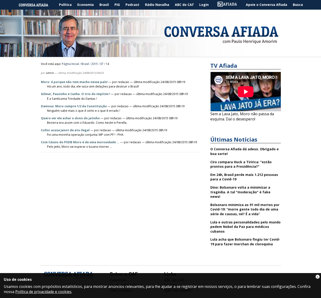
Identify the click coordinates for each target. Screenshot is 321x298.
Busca (298, 4)
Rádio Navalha (157, 4)
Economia (85, 4)
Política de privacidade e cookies (43, 291)
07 (101, 64)
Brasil (104, 4)
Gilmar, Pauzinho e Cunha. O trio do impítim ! (75, 94)
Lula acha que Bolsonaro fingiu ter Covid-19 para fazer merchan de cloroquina (245, 241)
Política (65, 4)
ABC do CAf (184, 4)
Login (204, 4)
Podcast (132, 4)
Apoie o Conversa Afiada (266, 4)
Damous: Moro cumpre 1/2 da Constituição (74, 106)
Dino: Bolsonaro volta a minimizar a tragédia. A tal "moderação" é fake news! (240, 192)
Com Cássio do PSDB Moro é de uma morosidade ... (80, 142)
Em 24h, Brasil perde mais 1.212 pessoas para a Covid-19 (244, 177)
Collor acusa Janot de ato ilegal (65, 130)
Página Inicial (37, 4)
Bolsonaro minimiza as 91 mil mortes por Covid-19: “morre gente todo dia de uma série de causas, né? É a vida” (244, 209)
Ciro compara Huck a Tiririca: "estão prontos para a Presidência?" (241, 164)
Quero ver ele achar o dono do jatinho (70, 118)
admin (50, 73)
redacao (123, 82)
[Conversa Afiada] (160, 54)
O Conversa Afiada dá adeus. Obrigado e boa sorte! (244, 151)
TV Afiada (230, 4)
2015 (94, 64)
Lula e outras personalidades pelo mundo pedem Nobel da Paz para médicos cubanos (245, 227)
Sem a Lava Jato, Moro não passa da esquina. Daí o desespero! (242, 116)
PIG (117, 4)
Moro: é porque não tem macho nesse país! (74, 82)
